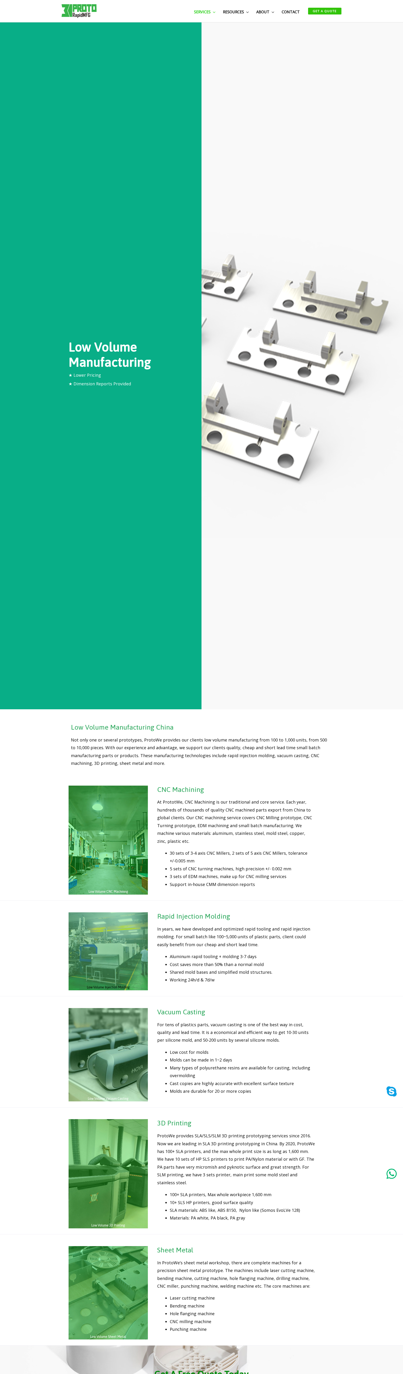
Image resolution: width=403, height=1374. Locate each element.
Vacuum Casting (181, 1012)
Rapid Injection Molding (193, 916)
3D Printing (174, 1123)
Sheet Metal (175, 1250)
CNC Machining (180, 789)
